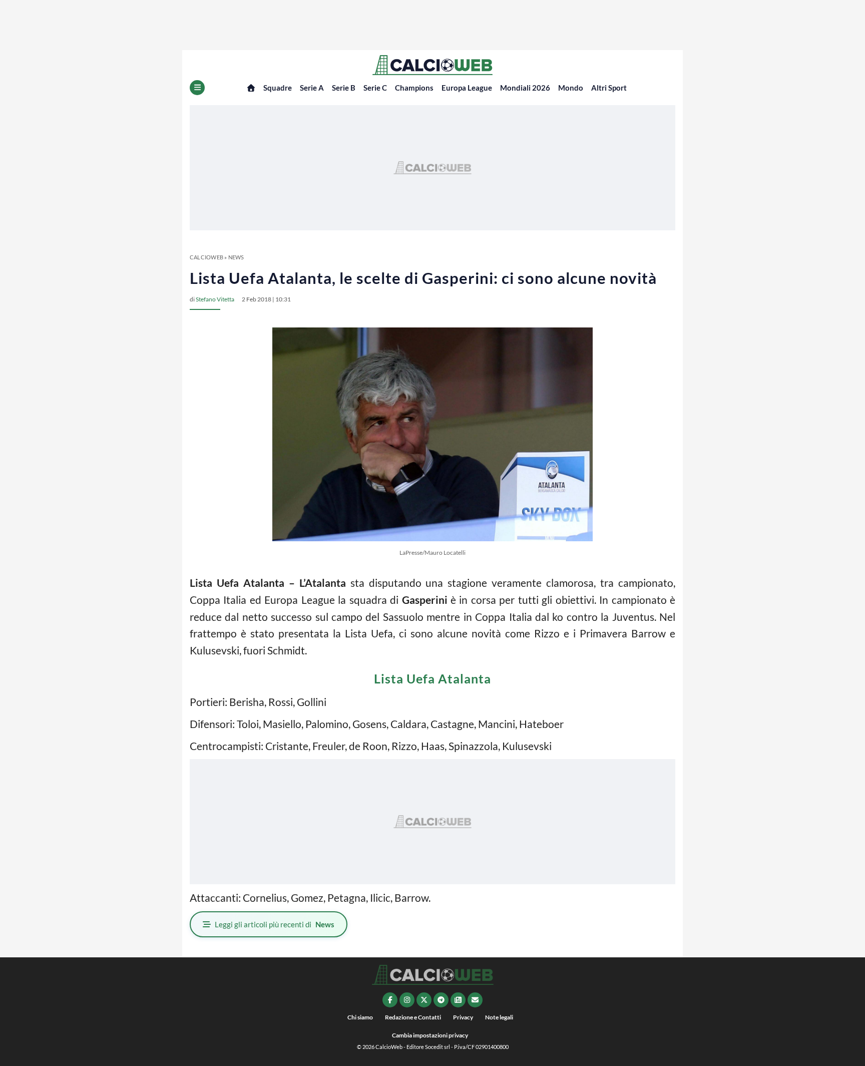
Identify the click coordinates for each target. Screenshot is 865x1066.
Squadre (277, 87)
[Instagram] (406, 999)
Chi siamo (360, 1017)
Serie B (343, 87)
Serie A (312, 87)
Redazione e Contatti (413, 1017)
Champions (414, 87)
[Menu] (197, 87)
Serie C (375, 87)
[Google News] (458, 999)
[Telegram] (441, 999)
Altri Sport (609, 87)
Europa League (467, 87)
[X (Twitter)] (423, 999)
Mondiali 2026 (525, 87)
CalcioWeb (206, 257)
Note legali (499, 1017)
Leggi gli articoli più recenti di (274, 924)
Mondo (570, 87)
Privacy (463, 1017)
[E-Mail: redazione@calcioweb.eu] (475, 999)
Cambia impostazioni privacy (430, 1035)
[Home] (251, 88)
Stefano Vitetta (215, 299)
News (236, 257)
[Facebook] (389, 999)
